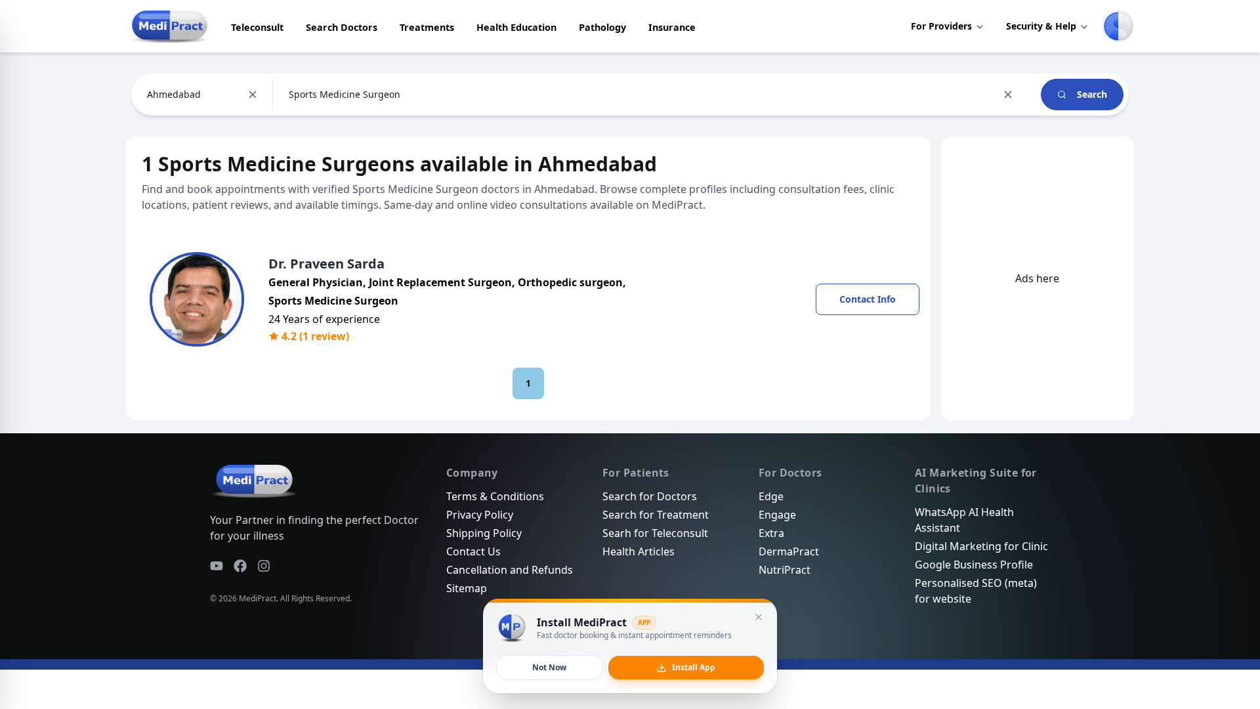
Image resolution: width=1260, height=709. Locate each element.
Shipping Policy (484, 533)
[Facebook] (240, 565)
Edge (771, 496)
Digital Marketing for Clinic (981, 546)
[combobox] (148, 94)
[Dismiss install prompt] (758, 617)
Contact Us (473, 551)
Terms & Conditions (495, 496)
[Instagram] (263, 565)
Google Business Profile (974, 564)
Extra (771, 533)
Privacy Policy (479, 514)
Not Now (549, 667)
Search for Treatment (655, 514)
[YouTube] (216, 565)
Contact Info (867, 299)
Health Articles (638, 551)
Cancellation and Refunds (509, 570)
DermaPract (789, 551)
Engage (777, 514)
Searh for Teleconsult (655, 533)
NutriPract (784, 570)
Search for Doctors (649, 496)
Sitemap (466, 588)
